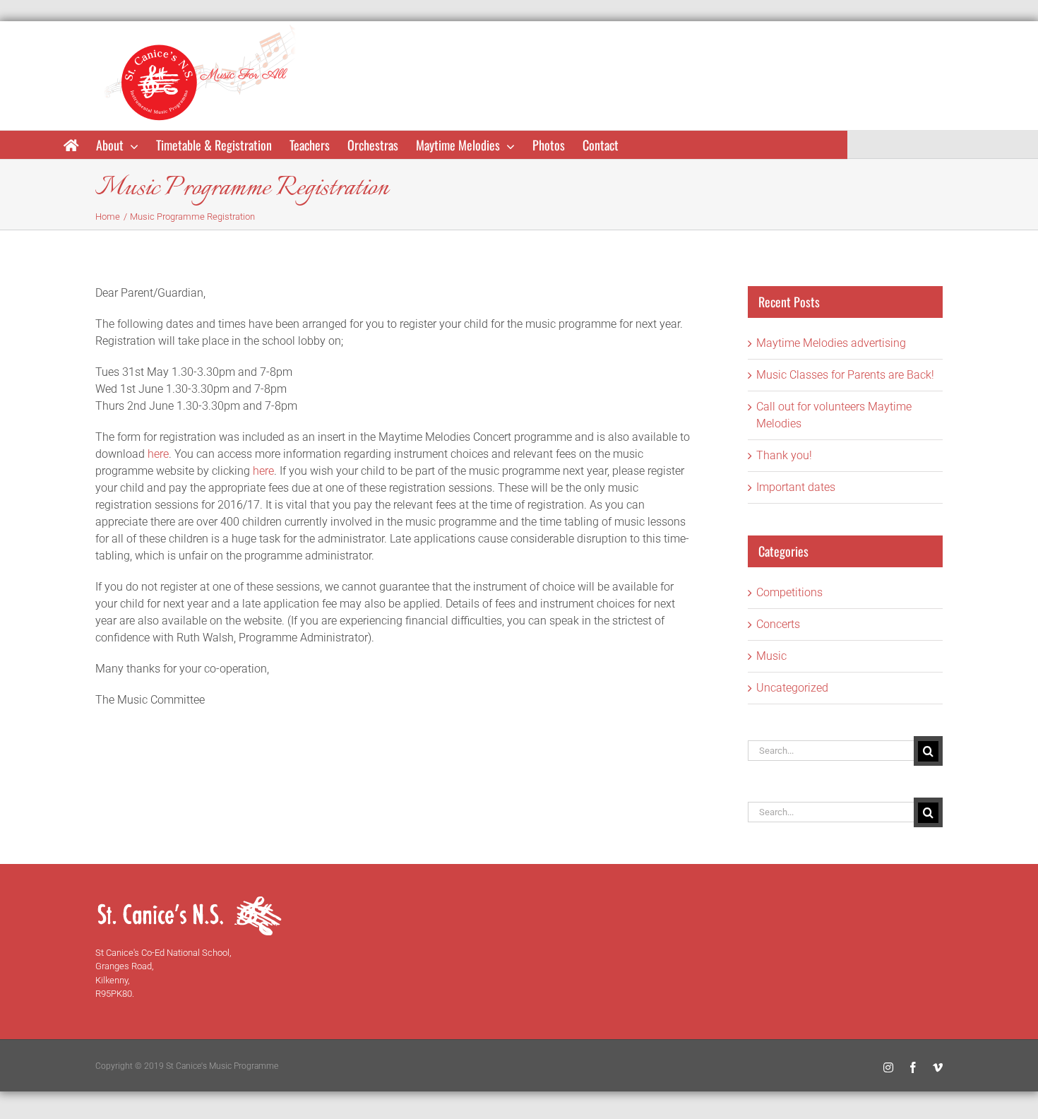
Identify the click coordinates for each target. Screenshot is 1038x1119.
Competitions (789, 592)
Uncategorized (792, 687)
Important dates (795, 487)
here (158, 454)
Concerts (778, 624)
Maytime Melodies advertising (831, 343)
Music (771, 656)
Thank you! (784, 455)
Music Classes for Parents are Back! (845, 374)
